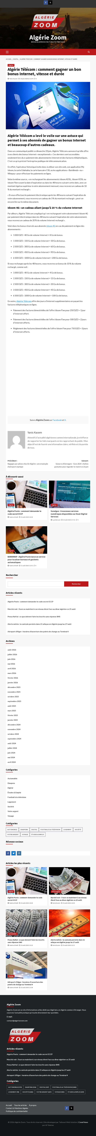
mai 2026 (11, 664)
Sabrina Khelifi (13, 517)
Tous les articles (20, 1105)
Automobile (12, 778)
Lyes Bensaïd (56, 520)
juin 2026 (11, 659)
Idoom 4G (50, 226)
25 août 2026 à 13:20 (27, 945)
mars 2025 (12, 711)
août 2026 (12, 650)
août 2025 (12, 706)
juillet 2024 (12, 748)
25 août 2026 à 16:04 (27, 517)
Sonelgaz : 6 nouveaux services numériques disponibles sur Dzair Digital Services (69, 514)
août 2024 (12, 743)
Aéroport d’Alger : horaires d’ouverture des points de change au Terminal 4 (38, 631)
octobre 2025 (13, 697)
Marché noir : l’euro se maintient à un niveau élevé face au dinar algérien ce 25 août (42, 609)
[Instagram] (19, 853)
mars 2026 (12, 673)
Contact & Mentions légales (17, 1108)
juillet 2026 (12, 654)
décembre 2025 (14, 687)
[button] (8, 52)
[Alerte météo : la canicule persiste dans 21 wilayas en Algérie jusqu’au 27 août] (69, 923)
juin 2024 (11, 753)
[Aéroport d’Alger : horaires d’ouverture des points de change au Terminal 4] (26, 965)
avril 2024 (12, 762)
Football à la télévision (17, 797)
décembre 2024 (14, 725)
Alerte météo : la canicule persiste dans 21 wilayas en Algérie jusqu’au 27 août (39, 624)
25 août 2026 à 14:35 (69, 903)
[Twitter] (50, 2)
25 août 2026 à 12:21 (69, 945)
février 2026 (13, 678)
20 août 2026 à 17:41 (69, 520)
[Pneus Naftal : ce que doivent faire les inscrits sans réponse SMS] (26, 923)
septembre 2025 (14, 701)
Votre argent (13, 811)
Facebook (57, 420)
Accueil (9, 1105)
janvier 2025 (13, 720)
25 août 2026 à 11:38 (27, 987)
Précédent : (28, 464)
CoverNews (83, 1122)
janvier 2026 (13, 682)
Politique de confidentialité (17, 1111)
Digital (11, 65)
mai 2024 (11, 757)
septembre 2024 (14, 739)
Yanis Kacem (14, 79)
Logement (12, 802)
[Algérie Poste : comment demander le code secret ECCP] (26, 494)
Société (11, 806)
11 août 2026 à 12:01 (27, 565)
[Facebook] (46, 2)
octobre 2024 (13, 734)
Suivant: (71, 464)
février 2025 (13, 715)
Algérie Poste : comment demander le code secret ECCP (30, 602)
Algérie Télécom (24, 301)
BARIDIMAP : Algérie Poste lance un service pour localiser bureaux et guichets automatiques (26, 559)
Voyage (11, 816)
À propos (32, 1105)
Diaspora (11, 783)
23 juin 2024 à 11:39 (26, 79)
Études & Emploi (14, 792)
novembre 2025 (14, 692)
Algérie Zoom (48, 37)
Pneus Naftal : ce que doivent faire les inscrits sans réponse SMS (34, 616)
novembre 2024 (14, 729)
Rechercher (12, 574)
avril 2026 (12, 668)
